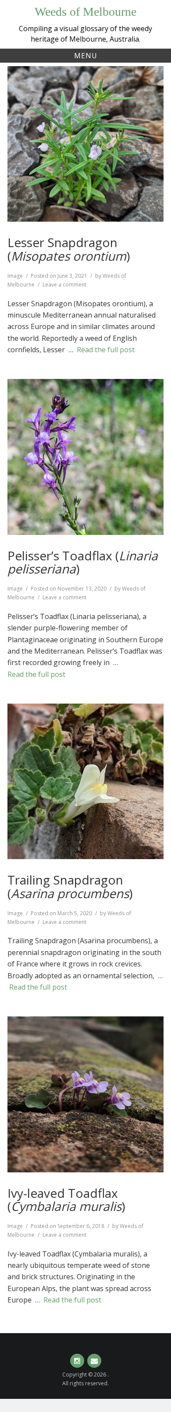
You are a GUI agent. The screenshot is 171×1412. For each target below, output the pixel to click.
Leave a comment (64, 284)
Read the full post (106, 349)
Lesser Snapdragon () (68, 249)
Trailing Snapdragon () (69, 886)
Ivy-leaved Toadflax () (66, 1200)
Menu (85, 55)
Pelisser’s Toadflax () (82, 562)
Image (15, 276)
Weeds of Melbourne (85, 11)
